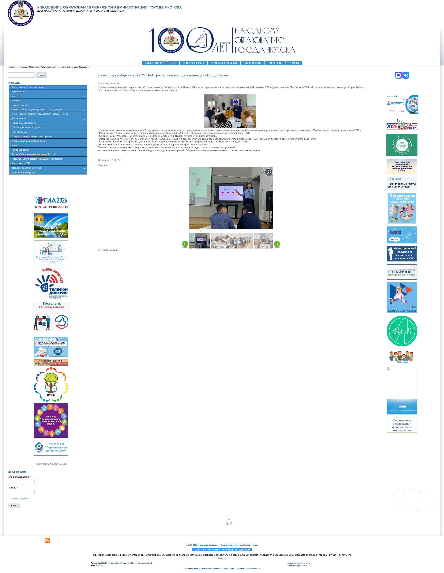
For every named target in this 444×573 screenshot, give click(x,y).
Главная (11, 67)
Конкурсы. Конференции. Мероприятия (31, 136)
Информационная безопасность (28, 141)
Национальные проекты (22, 123)
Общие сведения (154, 63)
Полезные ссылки (20, 149)
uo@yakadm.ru (300, 566)
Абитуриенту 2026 (20, 163)
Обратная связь (252, 63)
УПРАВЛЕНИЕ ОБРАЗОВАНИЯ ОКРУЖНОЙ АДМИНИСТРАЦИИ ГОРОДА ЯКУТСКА (109, 7)
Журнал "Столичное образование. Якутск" (32, 154)
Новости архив (109, 250)
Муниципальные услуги (23, 172)
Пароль (13, 487)
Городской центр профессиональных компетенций (37, 159)
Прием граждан (19, 105)
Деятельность (17, 119)
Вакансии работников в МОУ (25, 168)
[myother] (47, 540)
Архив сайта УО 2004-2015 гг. (51, 464)
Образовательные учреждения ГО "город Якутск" (36, 110)
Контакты (294, 63)
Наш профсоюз (19, 132)
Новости (15, 100)
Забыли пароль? (20, 498)
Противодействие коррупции (26, 127)
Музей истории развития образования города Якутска (39, 114)
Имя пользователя (19, 477)
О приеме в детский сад (224, 63)
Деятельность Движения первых (28, 87)
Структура (15, 96)
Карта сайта (275, 63)
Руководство (18, 91)
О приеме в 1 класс (193, 63)
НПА (173, 63)
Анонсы (15, 145)
